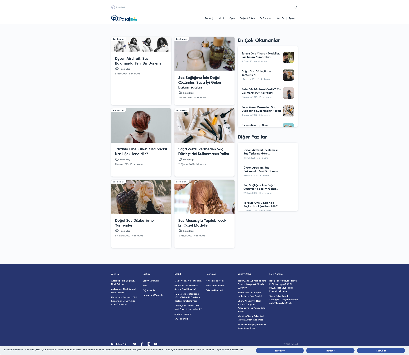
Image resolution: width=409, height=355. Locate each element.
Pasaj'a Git (121, 7)
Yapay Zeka (244, 273)
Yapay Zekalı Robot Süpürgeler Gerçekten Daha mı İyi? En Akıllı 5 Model (283, 299)
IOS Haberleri (181, 318)
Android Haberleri (183, 314)
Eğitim (292, 18)
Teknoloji (209, 18)
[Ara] (296, 7)
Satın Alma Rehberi (215, 285)
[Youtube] (156, 344)
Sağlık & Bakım (247, 18)
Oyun (232, 18)
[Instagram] (149, 344)
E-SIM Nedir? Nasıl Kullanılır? (188, 280)
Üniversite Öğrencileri (153, 295)
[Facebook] (141, 344)
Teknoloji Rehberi (214, 290)
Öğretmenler (149, 290)
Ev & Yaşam (265, 18)
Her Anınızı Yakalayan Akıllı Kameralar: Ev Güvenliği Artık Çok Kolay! (124, 301)
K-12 (145, 285)
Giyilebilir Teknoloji (215, 280)
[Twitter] (134, 344)
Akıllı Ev (280, 18)
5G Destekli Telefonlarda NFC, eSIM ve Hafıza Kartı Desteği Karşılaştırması (187, 297)
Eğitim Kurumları (151, 280)
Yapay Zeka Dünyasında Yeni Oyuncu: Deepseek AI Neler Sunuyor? (252, 284)
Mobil (221, 18)
